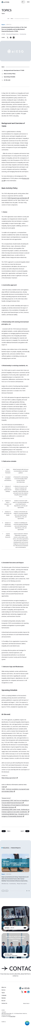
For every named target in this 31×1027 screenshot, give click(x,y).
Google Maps (12, 1016)
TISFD (3, 787)
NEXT (22, 831)
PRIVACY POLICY (26, 1003)
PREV (8, 831)
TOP (8, 18)
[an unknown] (7, 37)
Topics (3, 992)
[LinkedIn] (13, 37)
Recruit (3, 1000)
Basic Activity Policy (9, 73)
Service (3, 990)
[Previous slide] (3, 891)
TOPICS (12, 18)
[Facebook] (10, 37)
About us (4, 987)
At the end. (7, 80)
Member (4, 998)
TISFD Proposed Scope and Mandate (17, 198)
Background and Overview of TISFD (14, 70)
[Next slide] (6, 891)
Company (4, 995)
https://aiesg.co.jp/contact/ (9, 778)
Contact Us (4, 1003)
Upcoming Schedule (9, 77)
